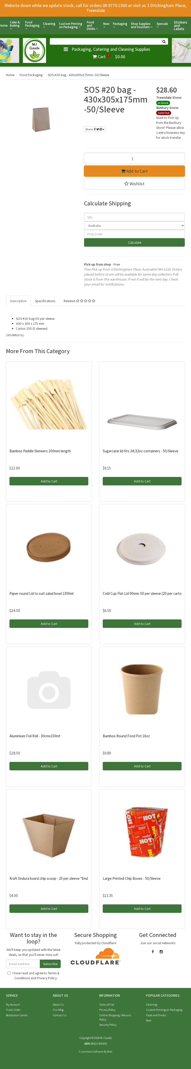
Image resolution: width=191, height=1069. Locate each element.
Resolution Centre (16, 1015)
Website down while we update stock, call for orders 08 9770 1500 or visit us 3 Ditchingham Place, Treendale (95, 7)
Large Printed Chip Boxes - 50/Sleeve (132, 878)
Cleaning (49, 24)
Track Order (13, 1010)
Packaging (120, 24)
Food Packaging (32, 24)
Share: (89, 129)
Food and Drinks (91, 25)
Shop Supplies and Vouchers (140, 25)
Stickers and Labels (180, 25)
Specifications (45, 301)
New (106, 24)
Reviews (70, 301)
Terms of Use (106, 1004)
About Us (58, 1004)
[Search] (164, 41)
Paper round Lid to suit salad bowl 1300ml (41, 593)
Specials (162, 24)
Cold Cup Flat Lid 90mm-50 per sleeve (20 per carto (142, 593)
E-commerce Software (91, 1051)
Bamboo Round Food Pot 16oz (126, 736)
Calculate (134, 242)
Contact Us (59, 1015)
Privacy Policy (47, 978)
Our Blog (58, 1010)
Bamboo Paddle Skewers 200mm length (40, 451)
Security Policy (107, 1024)
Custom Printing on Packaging (70, 25)
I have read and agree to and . (35, 975)
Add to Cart (136, 171)
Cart (111, 56)
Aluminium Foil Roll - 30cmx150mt (34, 736)
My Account (13, 1004)
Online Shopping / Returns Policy (115, 1017)
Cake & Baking (15, 24)
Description (18, 301)
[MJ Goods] (34, 50)
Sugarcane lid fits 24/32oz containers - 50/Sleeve (140, 451)
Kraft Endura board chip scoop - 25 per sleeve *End (48, 878)
